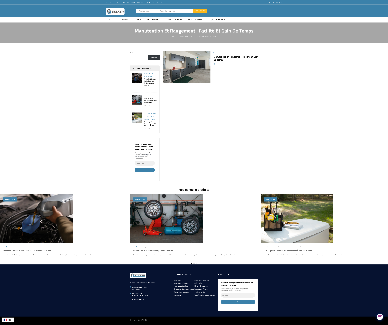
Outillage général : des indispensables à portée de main (150, 116)
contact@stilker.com (154, 2)
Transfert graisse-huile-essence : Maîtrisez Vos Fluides (150, 82)
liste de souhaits (275, 2)
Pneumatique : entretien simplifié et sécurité (150, 100)
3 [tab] (194, 263)
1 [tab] (191, 263)
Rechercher (133, 53)
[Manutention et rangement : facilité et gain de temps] (186, 53)
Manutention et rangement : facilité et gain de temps (236, 58)
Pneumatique (148, 96)
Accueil (174, 36)
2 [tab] (193, 263)
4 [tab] (196, 263)
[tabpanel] (194, 227)
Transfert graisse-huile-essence (19, 247)
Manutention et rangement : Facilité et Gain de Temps (233, 53)
